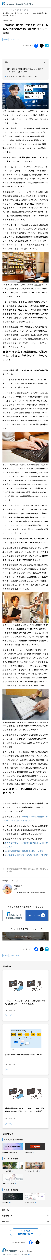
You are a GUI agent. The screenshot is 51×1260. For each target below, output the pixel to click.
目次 (7, 62)
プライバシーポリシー (9, 1254)
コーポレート (14, 39)
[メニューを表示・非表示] (47, 4)
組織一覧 (5, 1221)
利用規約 (24, 1254)
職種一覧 (5, 1210)
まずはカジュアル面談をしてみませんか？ (23, 76)
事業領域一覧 (7, 1216)
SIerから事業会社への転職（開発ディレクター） (26, 850)
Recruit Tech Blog (8, 10)
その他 (19, 10)
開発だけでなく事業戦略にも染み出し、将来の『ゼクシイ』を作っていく (25, 70)
